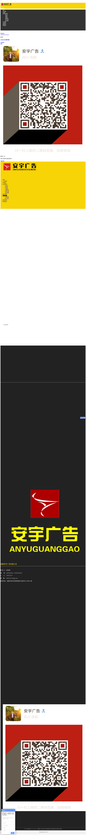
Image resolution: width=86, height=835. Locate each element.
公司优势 (2, 8)
